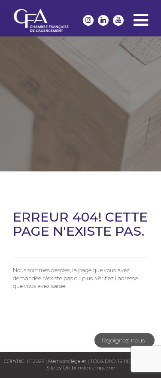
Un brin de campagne (88, 368)
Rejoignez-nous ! (124, 340)
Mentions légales (67, 361)
